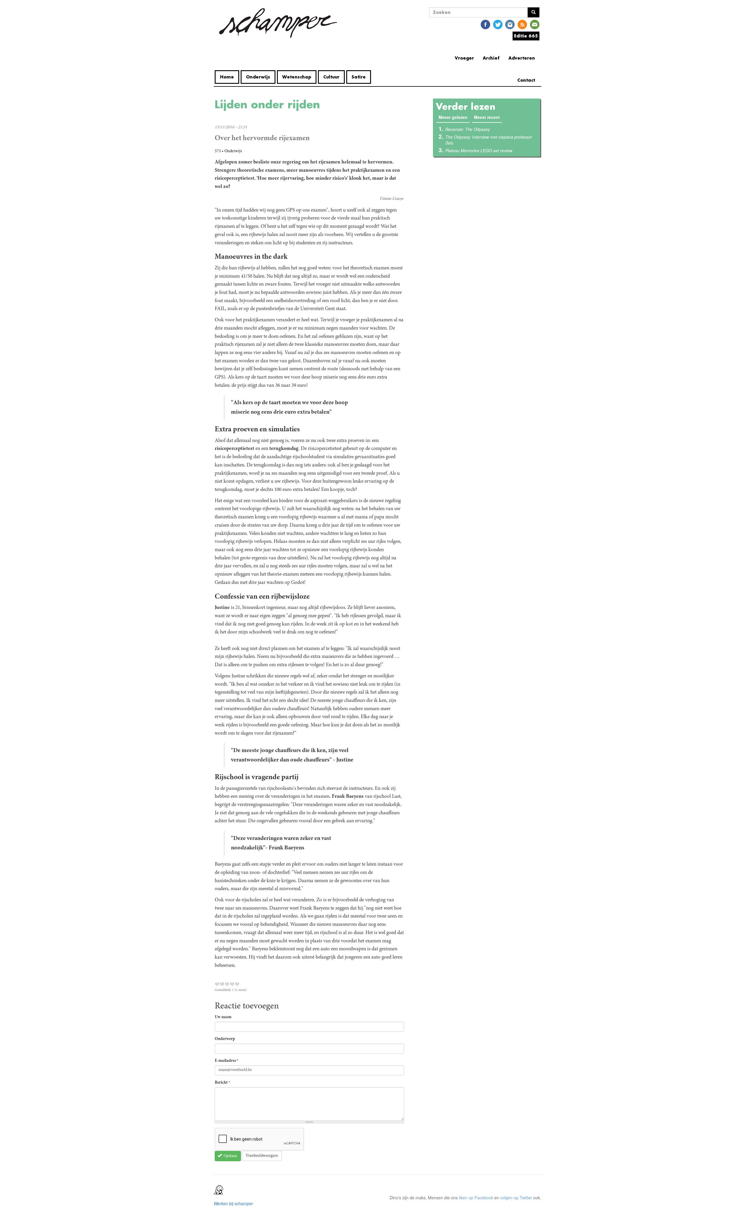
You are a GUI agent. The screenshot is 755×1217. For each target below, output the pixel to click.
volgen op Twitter (516, 1197)
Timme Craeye (391, 199)
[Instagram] (510, 24)
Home (227, 77)
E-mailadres (227, 1061)
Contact (526, 80)
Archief (491, 58)
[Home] (278, 23)
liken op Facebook (476, 1197)
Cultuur (331, 77)
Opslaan (230, 1156)
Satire (359, 77)
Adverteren (521, 58)
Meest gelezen (454, 117)
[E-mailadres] (534, 24)
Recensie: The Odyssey (467, 129)
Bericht (222, 1083)
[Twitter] (498, 24)
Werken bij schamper (233, 1203)
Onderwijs (258, 77)
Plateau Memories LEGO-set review (478, 150)
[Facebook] (485, 24)
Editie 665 (526, 36)
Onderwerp (225, 1039)
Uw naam (223, 1017)
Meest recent (487, 117)
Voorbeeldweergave (262, 1156)
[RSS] (522, 24)
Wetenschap (296, 77)
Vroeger (464, 58)
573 (218, 151)
